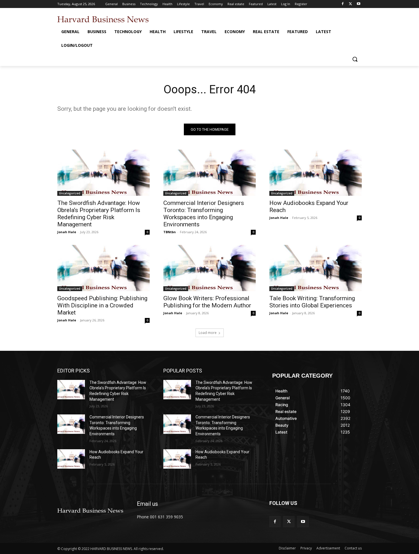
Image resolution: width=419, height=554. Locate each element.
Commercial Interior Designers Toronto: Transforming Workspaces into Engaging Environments (203, 214)
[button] (355, 59)
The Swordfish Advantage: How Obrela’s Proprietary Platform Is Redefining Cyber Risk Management (98, 214)
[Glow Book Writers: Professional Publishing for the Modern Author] (209, 268)
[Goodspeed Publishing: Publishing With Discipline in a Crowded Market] (103, 268)
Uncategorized (69, 193)
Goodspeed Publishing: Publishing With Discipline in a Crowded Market (102, 305)
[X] (350, 4)
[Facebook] (342, 4)
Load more (208, 332)
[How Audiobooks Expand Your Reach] (315, 173)
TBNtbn (169, 232)
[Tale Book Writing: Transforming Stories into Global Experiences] (315, 268)
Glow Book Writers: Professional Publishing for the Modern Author (207, 302)
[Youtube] (358, 4)
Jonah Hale (66, 232)
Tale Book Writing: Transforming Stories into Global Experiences (312, 302)
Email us (147, 503)
